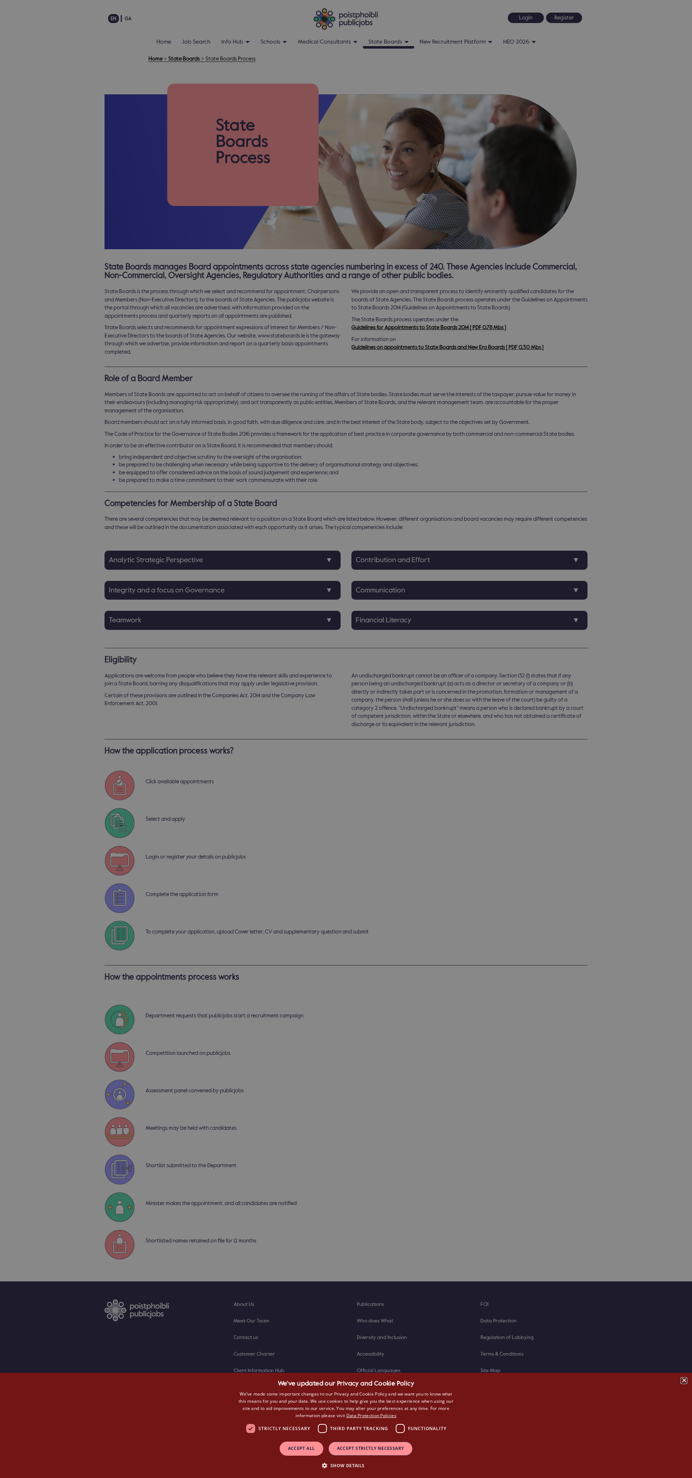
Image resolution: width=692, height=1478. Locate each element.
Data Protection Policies (371, 1415)
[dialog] (346, 1425)
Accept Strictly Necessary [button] (370, 1448)
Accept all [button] (301, 1448)
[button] (345, 1465)
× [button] (684, 1380)
